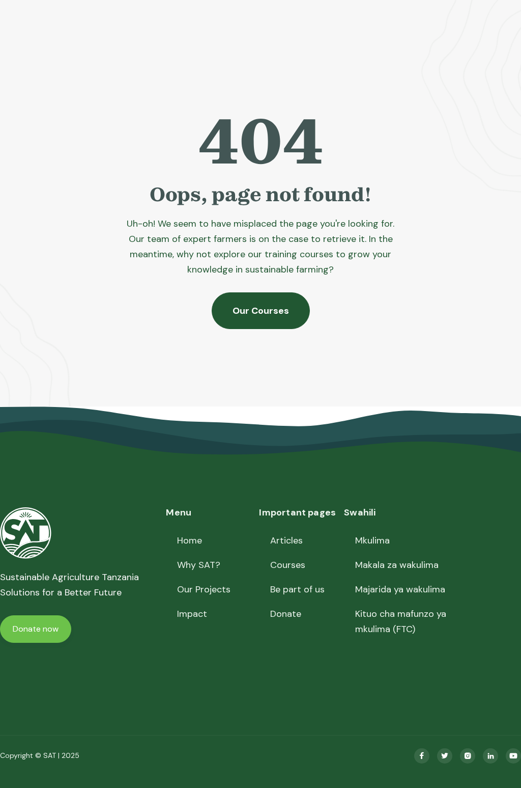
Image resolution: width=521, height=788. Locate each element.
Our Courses (261, 311)
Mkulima (372, 540)
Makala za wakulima (397, 565)
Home (189, 540)
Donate (285, 614)
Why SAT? (198, 565)
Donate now (36, 628)
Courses (287, 565)
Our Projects (203, 589)
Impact (192, 614)
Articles (286, 540)
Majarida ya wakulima (400, 589)
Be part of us (297, 589)
